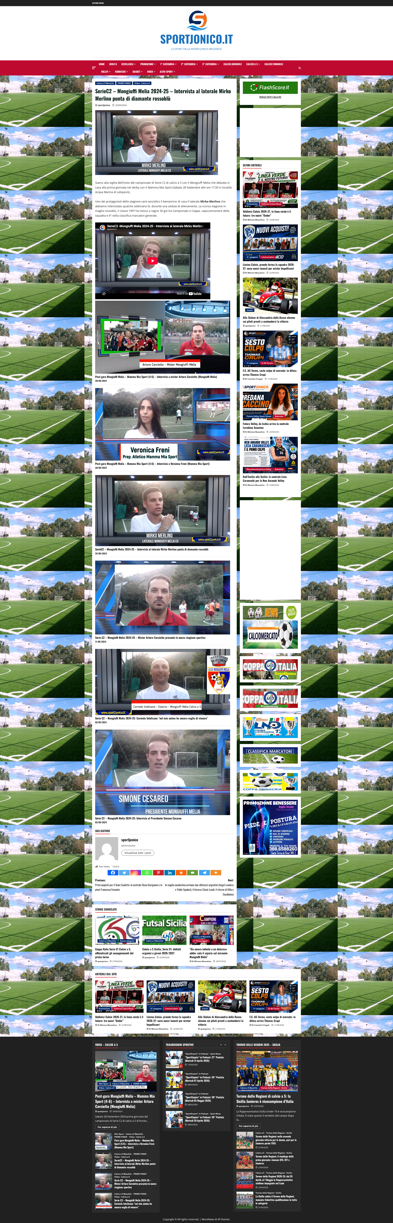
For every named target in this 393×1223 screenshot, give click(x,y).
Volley (104, 71)
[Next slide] (225, 1045)
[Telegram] (204, 872)
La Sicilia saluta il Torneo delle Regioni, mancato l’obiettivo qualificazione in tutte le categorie (244, 1200)
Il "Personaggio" (200, 941)
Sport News (215, 1054)
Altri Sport (166, 71)
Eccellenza (127, 64)
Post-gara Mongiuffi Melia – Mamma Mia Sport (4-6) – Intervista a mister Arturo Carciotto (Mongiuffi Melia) (156, 377)
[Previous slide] (221, 1045)
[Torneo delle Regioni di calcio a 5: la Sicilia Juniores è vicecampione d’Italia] (267, 1071)
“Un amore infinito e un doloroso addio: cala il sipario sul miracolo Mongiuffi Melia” (209, 953)
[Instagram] (135, 872)
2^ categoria (188, 64)
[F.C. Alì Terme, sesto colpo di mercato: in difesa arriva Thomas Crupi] (270, 349)
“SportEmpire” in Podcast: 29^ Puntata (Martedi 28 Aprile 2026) (174, 1059)
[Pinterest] (158, 872)
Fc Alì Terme (267, 363)
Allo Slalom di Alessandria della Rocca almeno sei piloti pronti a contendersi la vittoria (269, 319)
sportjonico (104, 105)
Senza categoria (127, 941)
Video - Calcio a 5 (142, 83)
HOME (102, 64)
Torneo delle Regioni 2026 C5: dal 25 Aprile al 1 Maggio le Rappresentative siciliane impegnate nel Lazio (244, 1180)
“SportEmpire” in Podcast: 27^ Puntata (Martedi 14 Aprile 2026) (174, 1099)
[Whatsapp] (147, 872)
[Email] (192, 872)
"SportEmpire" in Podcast (197, 1054)
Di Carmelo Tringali (254, 379)
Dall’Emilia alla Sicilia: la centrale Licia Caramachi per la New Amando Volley (265, 479)
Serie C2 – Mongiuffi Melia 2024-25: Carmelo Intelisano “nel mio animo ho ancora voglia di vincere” (151, 718)
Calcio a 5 (252, 64)
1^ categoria (167, 64)
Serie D (113, 64)
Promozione (146, 64)
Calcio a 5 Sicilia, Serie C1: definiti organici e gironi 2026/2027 (161, 951)
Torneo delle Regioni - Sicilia (274, 1088)
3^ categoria (209, 64)
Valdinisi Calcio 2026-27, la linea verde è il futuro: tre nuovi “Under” (267, 213)
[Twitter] (124, 872)
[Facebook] (113, 872)
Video (150, 71)
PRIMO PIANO (124, 83)
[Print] (181, 872)
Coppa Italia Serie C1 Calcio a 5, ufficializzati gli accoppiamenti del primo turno (114, 953)
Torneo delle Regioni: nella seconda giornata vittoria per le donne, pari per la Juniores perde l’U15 (244, 1140)
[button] (94, 68)
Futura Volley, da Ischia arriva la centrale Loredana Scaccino (266, 426)
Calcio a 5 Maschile (105, 83)
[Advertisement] (270, 132)
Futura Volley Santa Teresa (259, 416)
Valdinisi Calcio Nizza (271, 204)
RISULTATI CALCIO (270, 97)
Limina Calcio (268, 257)
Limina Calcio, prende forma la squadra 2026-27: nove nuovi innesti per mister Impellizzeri (269, 266)
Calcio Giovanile (233, 64)
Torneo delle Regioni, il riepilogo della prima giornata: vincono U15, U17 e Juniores (244, 1160)
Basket (136, 71)
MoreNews (208, 1219)
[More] (215, 872)
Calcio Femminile (274, 64)
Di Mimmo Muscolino (201, 961)
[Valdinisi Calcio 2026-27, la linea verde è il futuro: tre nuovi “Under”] (270, 189)
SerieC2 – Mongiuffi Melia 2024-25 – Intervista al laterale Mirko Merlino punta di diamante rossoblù (151, 549)
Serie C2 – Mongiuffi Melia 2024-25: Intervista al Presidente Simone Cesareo (138, 818)
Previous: (128, 884)
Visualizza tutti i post (138, 853)
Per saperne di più (108, 1127)
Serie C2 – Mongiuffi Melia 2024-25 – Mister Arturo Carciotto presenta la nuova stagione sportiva (150, 638)
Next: (199, 887)
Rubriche (120, 71)
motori (250, 310)
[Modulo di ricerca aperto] (300, 68)
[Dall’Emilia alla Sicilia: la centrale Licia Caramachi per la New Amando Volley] (270, 455)
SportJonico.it (196, 38)
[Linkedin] (169, 872)
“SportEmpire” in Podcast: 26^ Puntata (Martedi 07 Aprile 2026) (174, 1119)
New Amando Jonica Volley (259, 469)
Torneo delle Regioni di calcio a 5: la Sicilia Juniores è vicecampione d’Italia (265, 1098)
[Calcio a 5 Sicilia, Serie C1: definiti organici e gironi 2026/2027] (164, 930)
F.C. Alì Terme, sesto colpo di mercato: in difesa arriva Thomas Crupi (269, 373)
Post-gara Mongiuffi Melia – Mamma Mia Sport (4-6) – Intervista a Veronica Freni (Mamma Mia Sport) (152, 464)
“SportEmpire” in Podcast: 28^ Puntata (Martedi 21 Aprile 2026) (174, 1079)
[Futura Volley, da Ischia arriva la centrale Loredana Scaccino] (270, 402)
